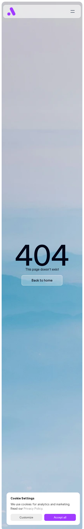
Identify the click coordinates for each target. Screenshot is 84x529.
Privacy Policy (33, 508)
